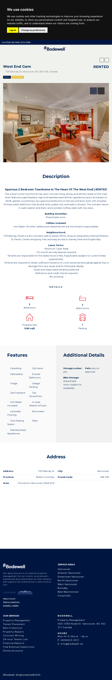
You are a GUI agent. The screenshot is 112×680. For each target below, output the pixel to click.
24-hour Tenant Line (15, 639)
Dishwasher (16, 374)
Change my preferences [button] (33, 30)
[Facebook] (80, 674)
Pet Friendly (17, 77)
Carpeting (15, 368)
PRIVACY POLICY (9, 599)
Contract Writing (13, 635)
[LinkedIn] (91, 674)
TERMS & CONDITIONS (11, 602)
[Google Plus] (96, 674)
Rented (7, 77)
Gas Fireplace (17, 392)
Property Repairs (13, 631)
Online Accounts (13, 650)
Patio (35, 420)
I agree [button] (12, 30)
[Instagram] (86, 674)
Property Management (16, 620)
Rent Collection (12, 628)
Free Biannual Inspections (19, 646)
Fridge (13, 383)
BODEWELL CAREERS (11, 606)
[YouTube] (101, 674)
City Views (37, 368)
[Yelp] (106, 674)
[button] (102, 60)
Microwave (38, 411)
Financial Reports (13, 643)
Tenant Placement (14, 624)
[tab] (93, 90)
